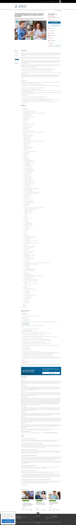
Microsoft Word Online (25, 323)
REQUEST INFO (57, 45)
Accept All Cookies (8, 520)
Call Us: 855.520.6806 (57, 10)
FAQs (15, 57)
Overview (16, 50)
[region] (8, 518)
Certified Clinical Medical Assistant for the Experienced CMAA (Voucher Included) (28, 504)
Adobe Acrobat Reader (25, 324)
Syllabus (16, 52)
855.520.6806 (16, 63)
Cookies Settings (8, 522)
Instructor (16, 55)
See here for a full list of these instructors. (51, 432)
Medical (23, 10)
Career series (52, 28)
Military (48, 517)
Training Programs (19, 10)
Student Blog (55, 517)
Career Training (33, 517)
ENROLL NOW (54, 22)
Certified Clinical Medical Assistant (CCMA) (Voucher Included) (54, 503)
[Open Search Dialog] (60, 1)
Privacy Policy (7, 518)
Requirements (25, 310)
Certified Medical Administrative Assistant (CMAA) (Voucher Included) (40, 503)
